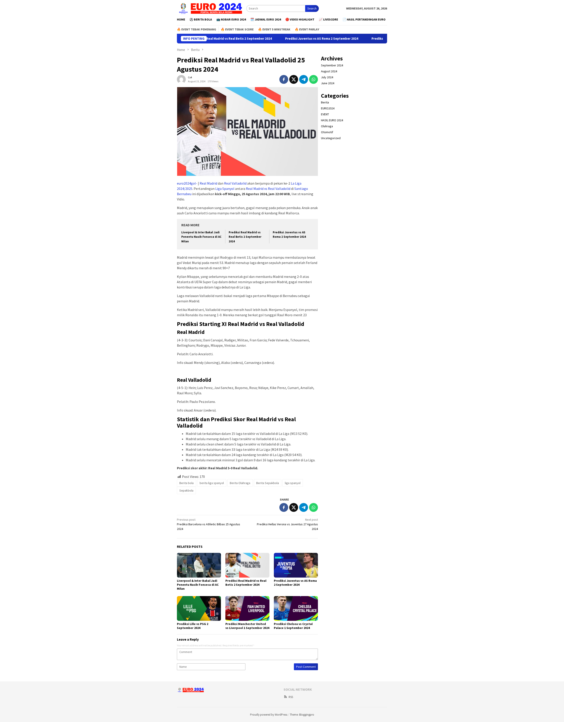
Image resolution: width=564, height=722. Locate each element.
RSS (291, 697)
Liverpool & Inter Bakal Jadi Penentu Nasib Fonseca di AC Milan (201, 236)
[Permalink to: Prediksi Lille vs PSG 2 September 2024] (199, 608)
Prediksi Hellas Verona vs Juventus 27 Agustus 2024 (287, 524)
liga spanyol (293, 483)
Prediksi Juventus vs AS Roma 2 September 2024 (306, 39)
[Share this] (283, 79)
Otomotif (327, 132)
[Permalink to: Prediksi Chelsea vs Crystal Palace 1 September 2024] (296, 608)
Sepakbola (186, 490)
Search (312, 8)
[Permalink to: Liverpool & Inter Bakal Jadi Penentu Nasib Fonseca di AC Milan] (199, 565)
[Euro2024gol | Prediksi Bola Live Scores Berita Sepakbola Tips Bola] (211, 8)
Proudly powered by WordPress (268, 714)
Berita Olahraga (240, 483)
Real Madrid (208, 183)
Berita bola (186, 483)
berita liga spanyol (212, 483)
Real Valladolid (235, 183)
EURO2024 (327, 108)
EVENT (325, 114)
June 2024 (327, 83)
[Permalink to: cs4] (181, 79)
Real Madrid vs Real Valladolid (268, 188)
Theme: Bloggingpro (302, 714)
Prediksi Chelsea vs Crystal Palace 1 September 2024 (293, 626)
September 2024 (332, 65)
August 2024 (329, 71)
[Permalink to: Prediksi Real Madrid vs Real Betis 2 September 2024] (247, 565)
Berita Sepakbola (267, 483)
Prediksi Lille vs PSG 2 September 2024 (192, 626)
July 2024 (327, 77)
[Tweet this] (293, 79)
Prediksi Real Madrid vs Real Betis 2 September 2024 (217, 39)
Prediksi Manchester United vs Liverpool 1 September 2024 (247, 626)
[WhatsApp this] (313, 79)
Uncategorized (331, 138)
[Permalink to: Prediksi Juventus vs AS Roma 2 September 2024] (296, 565)
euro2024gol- (187, 183)
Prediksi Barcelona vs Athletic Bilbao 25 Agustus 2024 (208, 524)
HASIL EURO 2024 (332, 120)
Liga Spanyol (224, 188)
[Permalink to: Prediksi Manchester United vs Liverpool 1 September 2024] (247, 608)
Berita (325, 102)
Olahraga (327, 126)
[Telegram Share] (303, 79)
